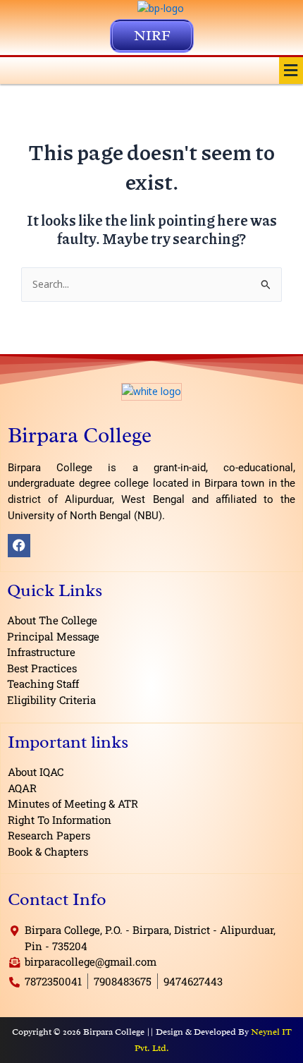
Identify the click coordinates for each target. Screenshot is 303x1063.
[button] (291, 70)
